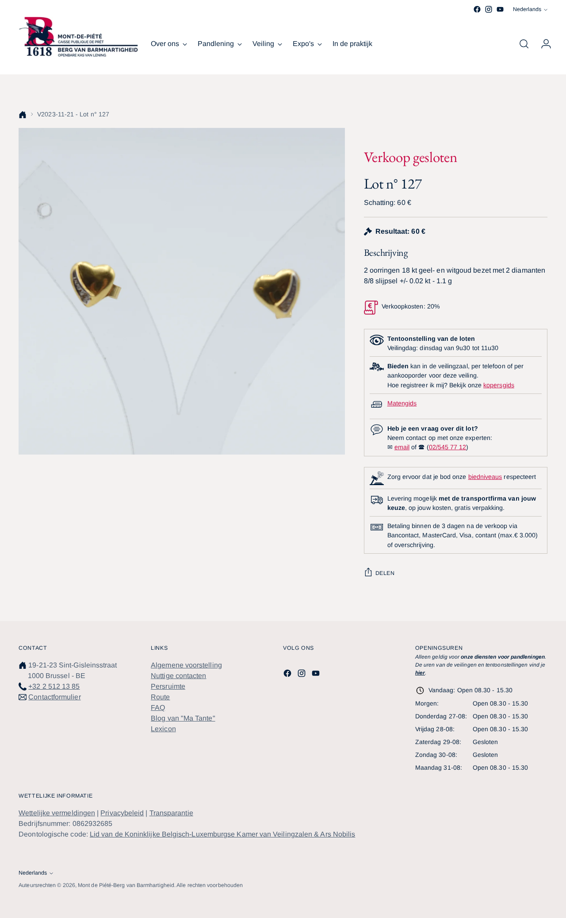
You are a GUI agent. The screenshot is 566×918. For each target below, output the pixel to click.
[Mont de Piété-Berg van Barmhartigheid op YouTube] (500, 9)
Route (160, 697)
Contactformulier (54, 697)
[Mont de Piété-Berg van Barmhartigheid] (78, 37)
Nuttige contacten (178, 675)
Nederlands (527, 9)
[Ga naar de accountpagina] (542, 44)
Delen (385, 573)
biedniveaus (485, 476)
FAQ (158, 707)
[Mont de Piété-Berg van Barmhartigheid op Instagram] (489, 9)
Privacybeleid (122, 813)
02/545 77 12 (448, 447)
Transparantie (171, 813)
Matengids (402, 403)
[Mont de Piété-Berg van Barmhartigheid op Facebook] (477, 9)
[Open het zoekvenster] (524, 44)
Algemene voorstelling (186, 665)
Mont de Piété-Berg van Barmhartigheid (126, 885)
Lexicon (163, 729)
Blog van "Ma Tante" (183, 718)
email (401, 447)
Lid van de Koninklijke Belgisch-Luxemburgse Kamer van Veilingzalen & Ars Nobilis (222, 834)
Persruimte (168, 686)
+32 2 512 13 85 (54, 686)
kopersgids (498, 385)
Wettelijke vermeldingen (57, 813)
